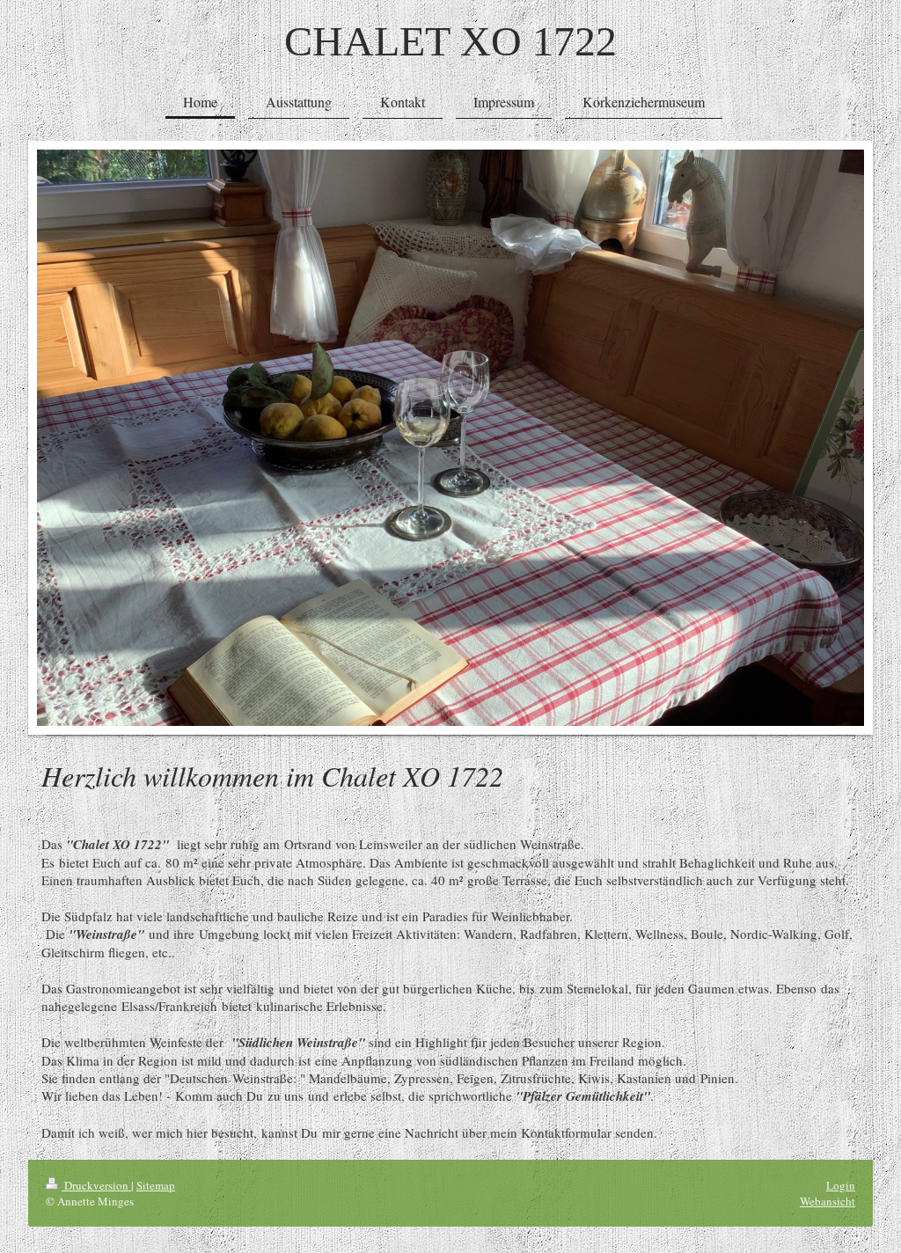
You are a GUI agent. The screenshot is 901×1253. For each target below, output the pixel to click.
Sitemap (155, 1185)
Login (840, 1185)
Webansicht (827, 1201)
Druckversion (96, 1185)
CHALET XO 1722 (450, 41)
